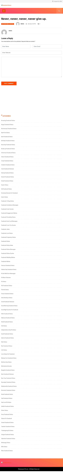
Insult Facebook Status (7, 334)
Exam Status (4, 197)
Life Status (4, 350)
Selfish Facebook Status (7, 406)
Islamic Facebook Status (7, 338)
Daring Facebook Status (7, 173)
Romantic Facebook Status (8, 390)
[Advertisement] (31, 101)
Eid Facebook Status (6, 189)
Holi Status (4, 326)
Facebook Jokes (5, 229)
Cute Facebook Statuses (7, 168)
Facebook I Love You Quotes (8, 225)
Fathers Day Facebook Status (8, 269)
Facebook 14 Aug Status (7, 201)
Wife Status (4, 446)
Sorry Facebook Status (7, 414)
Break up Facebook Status (8, 148)
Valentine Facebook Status (8, 438)
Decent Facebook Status (7, 177)
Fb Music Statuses (6, 277)
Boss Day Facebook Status (8, 144)
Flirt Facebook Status (6, 285)
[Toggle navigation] (3, 11)
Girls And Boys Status (6, 297)
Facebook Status (5, 241)
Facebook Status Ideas (7, 245)
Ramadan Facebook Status (8, 382)
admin (22, 23)
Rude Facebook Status (7, 394)
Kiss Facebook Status (6, 346)
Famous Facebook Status (7, 265)
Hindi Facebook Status (7, 321)
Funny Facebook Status (7, 293)
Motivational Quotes (7, 23)
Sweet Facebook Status (7, 422)
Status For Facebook (6, 418)
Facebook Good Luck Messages (9, 221)
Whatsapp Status (5, 442)
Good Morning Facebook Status (9, 305)
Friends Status (5, 289)
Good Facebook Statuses (7, 301)
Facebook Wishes (5, 261)
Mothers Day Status (6, 362)
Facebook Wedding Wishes (8, 257)
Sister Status (4, 410)
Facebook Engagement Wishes (9, 213)
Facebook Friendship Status (8, 217)
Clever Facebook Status (7, 156)
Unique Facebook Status (7, 434)
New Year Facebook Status (8, 378)
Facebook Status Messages (8, 249)
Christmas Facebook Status (8, 152)
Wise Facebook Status (7, 450)
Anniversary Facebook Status (8, 128)
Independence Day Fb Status (8, 330)
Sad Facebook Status (6, 398)
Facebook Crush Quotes (7, 209)
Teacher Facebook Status (7, 426)
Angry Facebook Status (7, 124)
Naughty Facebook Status (8, 370)
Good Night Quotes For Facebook (9, 309)
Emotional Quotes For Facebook (9, 193)
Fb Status (3, 281)
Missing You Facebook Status (8, 358)
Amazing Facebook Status (8, 120)
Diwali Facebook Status (7, 181)
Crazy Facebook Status (7, 160)
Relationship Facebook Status (9, 386)
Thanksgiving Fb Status (7, 430)
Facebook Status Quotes (7, 253)
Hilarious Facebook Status (8, 317)
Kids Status (4, 342)
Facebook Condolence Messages (9, 205)
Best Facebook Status (7, 136)
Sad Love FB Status (6, 402)
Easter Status (4, 185)
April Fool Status (5, 132)
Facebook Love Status (7, 233)
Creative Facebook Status (8, 164)
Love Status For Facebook (8, 354)
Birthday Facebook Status (8, 140)
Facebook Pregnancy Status (8, 237)
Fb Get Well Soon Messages (8, 273)
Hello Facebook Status (7, 313)
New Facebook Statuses (7, 374)
